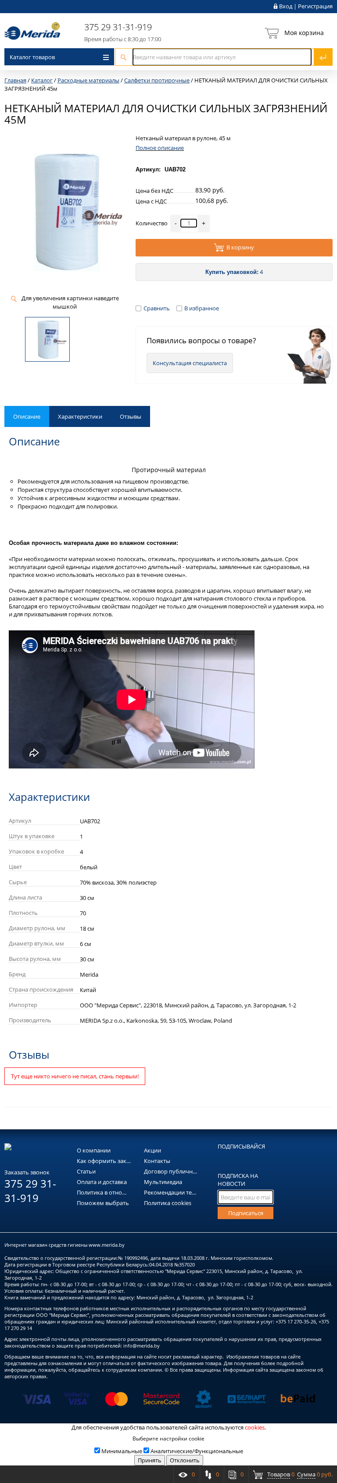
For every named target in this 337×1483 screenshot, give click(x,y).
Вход (285, 6)
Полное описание (160, 148)
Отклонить (185, 1460)
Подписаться (245, 1213)
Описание (26, 416)
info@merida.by (141, 1345)
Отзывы (130, 416)
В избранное (201, 308)
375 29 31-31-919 (118, 27)
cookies (255, 1427)
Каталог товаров (32, 57)
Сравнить (156, 308)
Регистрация (315, 6)
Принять (149, 1460)
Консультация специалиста (190, 363)
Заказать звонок (27, 1172)
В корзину (240, 248)
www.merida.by (107, 1244)
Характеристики (80, 416)
